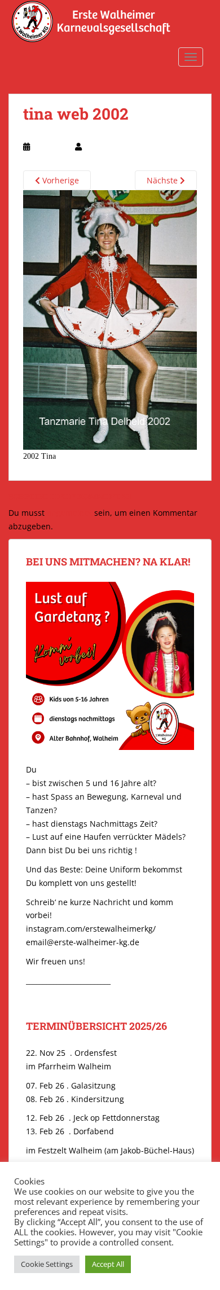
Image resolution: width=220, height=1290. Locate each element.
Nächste (163, 180)
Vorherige (59, 180)
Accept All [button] (108, 1264)
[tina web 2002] (110, 319)
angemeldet (69, 512)
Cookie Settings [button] (47, 1264)
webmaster (103, 147)
